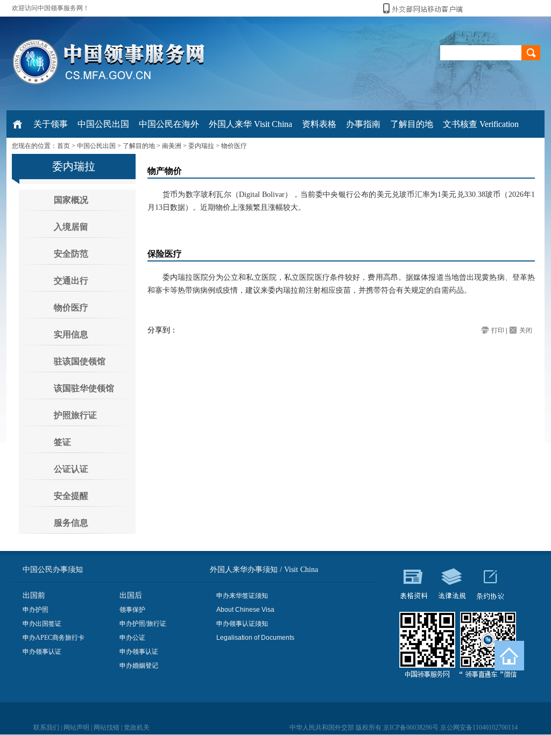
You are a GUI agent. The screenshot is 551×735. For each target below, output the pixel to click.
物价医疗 (234, 146)
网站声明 (76, 727)
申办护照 (35, 609)
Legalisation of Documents (255, 637)
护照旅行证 (75, 415)
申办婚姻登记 (138, 665)
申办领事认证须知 (242, 623)
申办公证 (132, 637)
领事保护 (132, 609)
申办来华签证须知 (242, 595)
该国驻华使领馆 (84, 388)
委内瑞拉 (201, 146)
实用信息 (71, 334)
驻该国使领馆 (79, 361)
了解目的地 (139, 146)
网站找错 (106, 727)
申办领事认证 (42, 651)
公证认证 (71, 468)
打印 (497, 330)
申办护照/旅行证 (142, 623)
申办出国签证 (42, 623)
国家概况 (71, 199)
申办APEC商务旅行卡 (53, 637)
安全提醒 (71, 495)
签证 (62, 442)
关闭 (525, 330)
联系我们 (46, 727)
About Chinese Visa (245, 609)
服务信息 (71, 522)
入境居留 (71, 226)
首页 (63, 146)
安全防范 (71, 253)
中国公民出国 (96, 146)
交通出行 (71, 280)
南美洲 (171, 146)
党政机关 (137, 727)
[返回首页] (509, 655)
